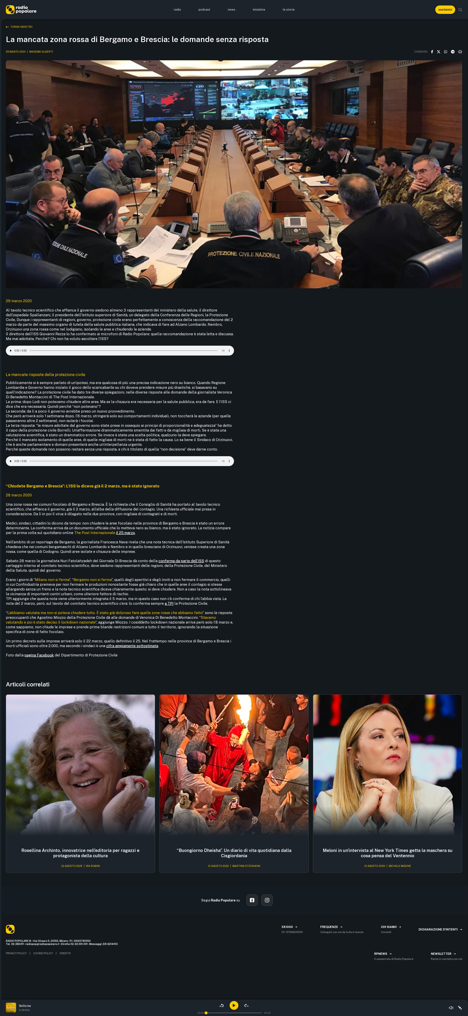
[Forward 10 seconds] (246, 1005)
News (231, 9)
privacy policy (16, 953)
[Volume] (451, 1008)
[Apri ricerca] (460, 10)
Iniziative (259, 9)
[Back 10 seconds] (221, 1005)
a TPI (169, 603)
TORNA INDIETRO (21, 26)
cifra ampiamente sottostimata (132, 646)
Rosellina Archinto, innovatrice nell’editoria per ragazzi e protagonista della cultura (80, 853)
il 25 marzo (125, 533)
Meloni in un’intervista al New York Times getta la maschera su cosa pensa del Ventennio (387, 853)
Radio (177, 9)
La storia (289, 9)
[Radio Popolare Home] (21, 9)
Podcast (204, 9)
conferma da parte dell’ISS (181, 561)
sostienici (445, 9)
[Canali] (460, 1008)
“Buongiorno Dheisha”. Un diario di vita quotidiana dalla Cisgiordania (234, 853)
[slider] (206, 1012)
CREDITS (65, 953)
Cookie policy (43, 953)
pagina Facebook (39, 655)
